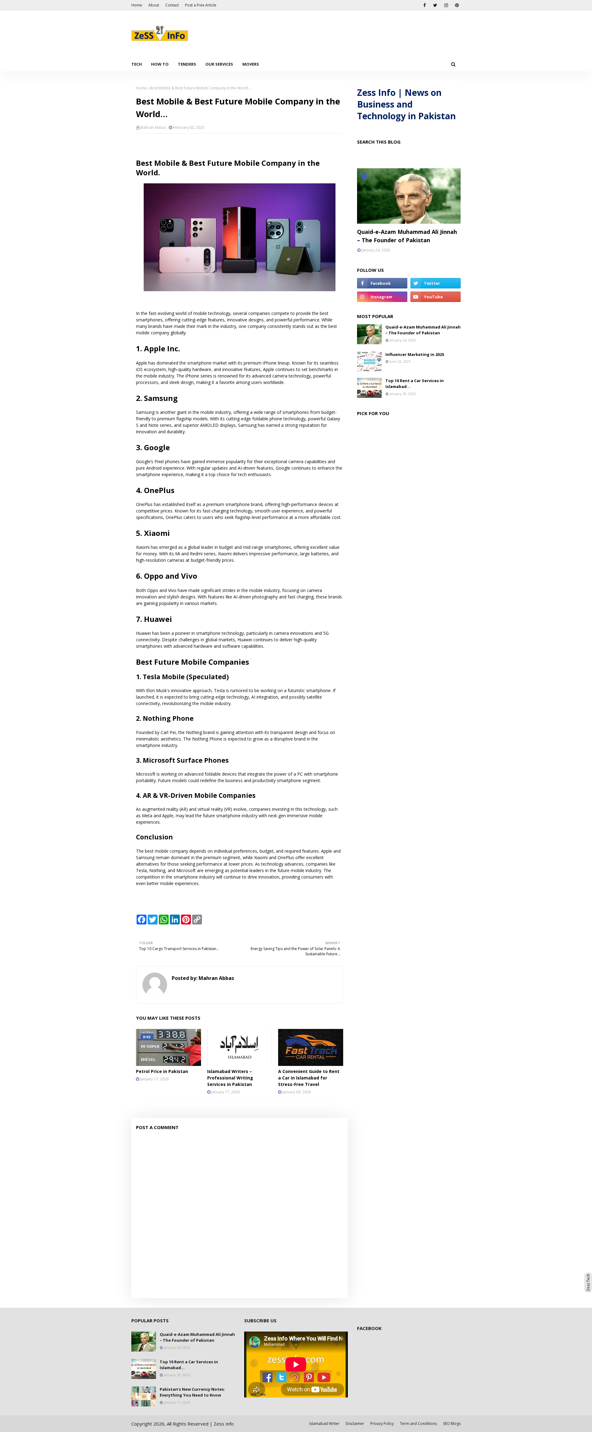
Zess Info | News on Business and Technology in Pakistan (406, 104)
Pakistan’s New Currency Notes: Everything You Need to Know (192, 1392)
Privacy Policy (382, 1423)
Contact (172, 5)
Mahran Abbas (153, 127)
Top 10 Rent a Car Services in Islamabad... (414, 384)
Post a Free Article (200, 5)
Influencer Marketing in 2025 (414, 354)
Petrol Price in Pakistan (162, 1071)
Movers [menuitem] (250, 64)
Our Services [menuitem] (219, 64)
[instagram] (446, 5)
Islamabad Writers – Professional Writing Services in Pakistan (230, 1077)
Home (136, 5)
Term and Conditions (418, 1423)
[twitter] (435, 5)
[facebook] (424, 5)
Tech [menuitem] (136, 64)
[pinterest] (457, 5)
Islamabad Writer (324, 1423)
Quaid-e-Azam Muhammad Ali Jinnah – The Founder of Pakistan (407, 236)
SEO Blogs (452, 1423)
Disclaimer (355, 1423)
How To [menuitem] (160, 64)
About (153, 5)
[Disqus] (239, 1215)
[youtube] (435, 297)
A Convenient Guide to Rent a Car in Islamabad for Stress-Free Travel (308, 1077)
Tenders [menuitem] (187, 64)
